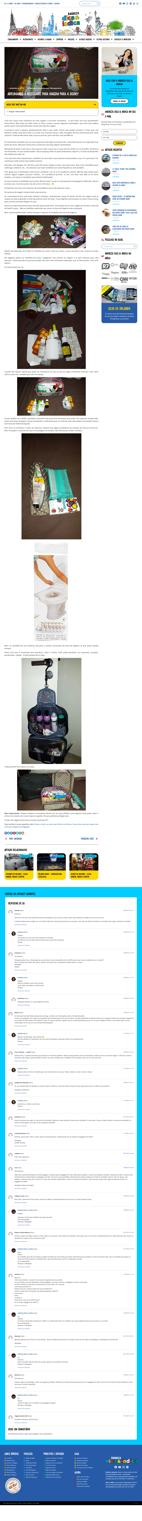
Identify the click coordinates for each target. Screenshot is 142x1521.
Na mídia (17, 3)
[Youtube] (124, 3)
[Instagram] (127, 3)
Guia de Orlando (119, 308)
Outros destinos (103, 39)
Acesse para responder (21, 924)
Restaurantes (28, 39)
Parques (71, 39)
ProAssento (93, 428)
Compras (59, 39)
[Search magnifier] (97, 3)
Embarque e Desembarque (38, 88)
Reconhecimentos (27, 3)
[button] (95, 104)
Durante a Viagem (44, 39)
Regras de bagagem (21, 827)
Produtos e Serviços (53, 1453)
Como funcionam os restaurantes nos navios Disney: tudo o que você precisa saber (124, 212)
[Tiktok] (134, 3)
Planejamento (13, 39)
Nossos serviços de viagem (43, 3)
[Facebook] (120, 3)
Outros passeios (85, 39)
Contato (56, 3)
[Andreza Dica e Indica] (121, 1460)
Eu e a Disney (8, 3)
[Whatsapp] (137, 3)
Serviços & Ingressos (122, 39)
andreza (20, 932)
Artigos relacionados (17, 111)
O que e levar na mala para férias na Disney (53, 824)
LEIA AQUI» (115, 163)
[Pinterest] (131, 3)
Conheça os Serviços (119, 101)
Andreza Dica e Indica (25, 1210)
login (26, 1434)
